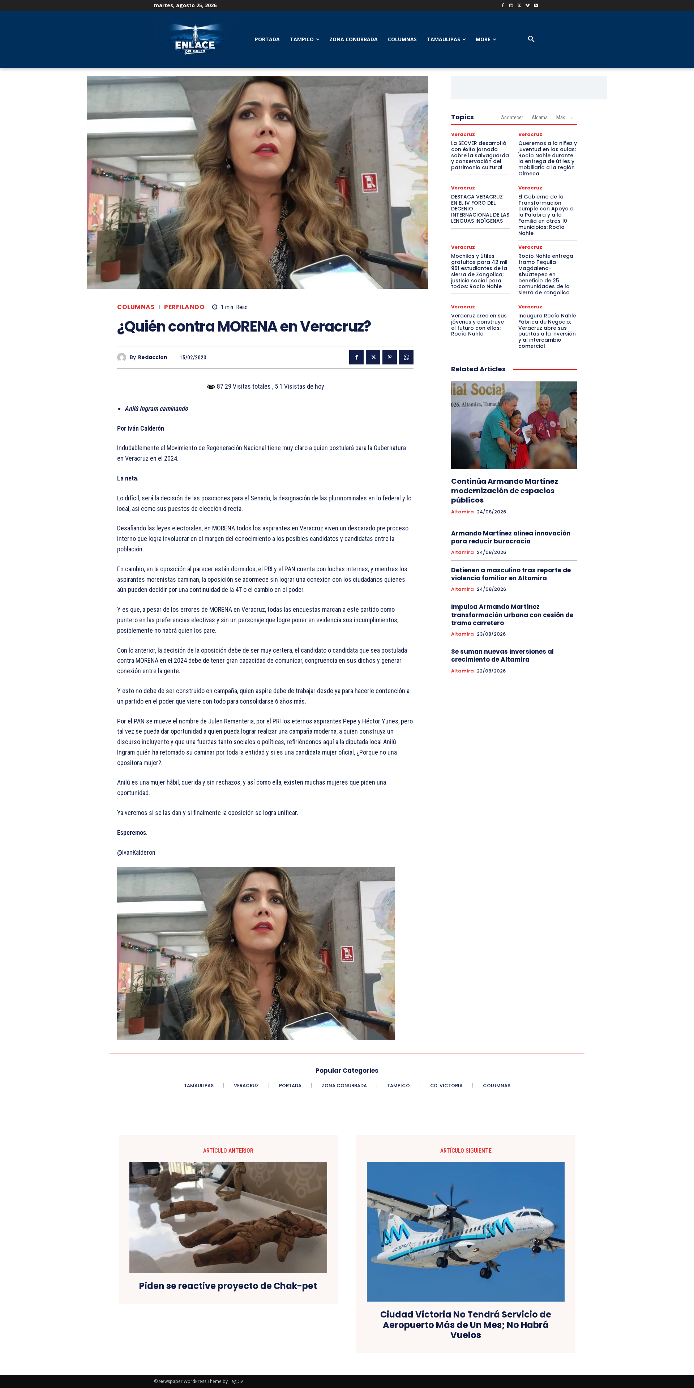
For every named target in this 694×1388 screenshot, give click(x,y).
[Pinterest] (389, 357)
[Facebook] (503, 6)
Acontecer (512, 117)
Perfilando (184, 307)
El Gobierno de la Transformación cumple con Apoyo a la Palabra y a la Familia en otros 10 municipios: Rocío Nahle (546, 215)
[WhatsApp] (406, 357)
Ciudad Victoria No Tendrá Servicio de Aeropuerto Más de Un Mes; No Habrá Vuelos (465, 1325)
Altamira (462, 512)
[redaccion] (123, 357)
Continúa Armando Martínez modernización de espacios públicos (504, 490)
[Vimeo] (527, 6)
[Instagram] (511, 6)
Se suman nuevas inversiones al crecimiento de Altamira (502, 655)
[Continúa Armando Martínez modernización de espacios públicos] (514, 425)
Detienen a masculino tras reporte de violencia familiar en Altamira (511, 574)
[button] (531, 39)
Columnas (136, 307)
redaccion (152, 357)
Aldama (540, 117)
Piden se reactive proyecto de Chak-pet (228, 1286)
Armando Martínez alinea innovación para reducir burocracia (510, 537)
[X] (519, 6)
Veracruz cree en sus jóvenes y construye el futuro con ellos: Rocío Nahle (479, 324)
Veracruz (463, 134)
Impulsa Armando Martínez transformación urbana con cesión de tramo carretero (512, 614)
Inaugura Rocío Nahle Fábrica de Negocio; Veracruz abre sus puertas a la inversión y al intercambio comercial (547, 331)
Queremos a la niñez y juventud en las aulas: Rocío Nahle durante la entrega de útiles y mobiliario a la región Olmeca (547, 158)
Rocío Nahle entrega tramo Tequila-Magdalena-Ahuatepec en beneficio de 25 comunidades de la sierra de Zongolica (545, 274)
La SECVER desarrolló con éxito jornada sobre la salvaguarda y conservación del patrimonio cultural (480, 155)
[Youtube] (536, 6)
